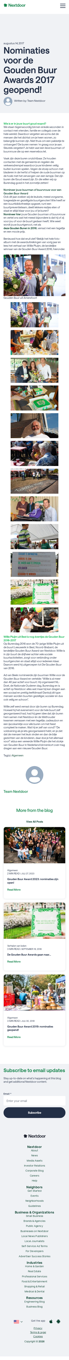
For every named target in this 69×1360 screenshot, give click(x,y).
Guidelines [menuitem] (34, 1205)
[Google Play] (58, 1322)
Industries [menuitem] (34, 1263)
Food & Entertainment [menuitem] (34, 1281)
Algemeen (18, 755)
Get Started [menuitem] (35, 1190)
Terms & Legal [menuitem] (38, 1332)
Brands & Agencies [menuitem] (34, 1220)
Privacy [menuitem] (38, 1328)
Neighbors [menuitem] (34, 1187)
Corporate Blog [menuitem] (34, 1170)
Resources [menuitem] (34, 1298)
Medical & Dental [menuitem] (35, 1291)
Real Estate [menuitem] (34, 1271)
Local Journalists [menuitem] (34, 1241)
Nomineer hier (12, 214)
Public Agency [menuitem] (34, 1225)
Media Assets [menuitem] (34, 1160)
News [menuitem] (34, 1155)
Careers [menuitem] (34, 1175)
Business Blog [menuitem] (34, 1306)
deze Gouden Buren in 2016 (20, 228)
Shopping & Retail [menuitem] (34, 1286)
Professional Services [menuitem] (34, 1276)
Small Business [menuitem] (34, 1215)
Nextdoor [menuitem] (34, 1147)
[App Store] (51, 1322)
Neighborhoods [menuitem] (34, 1200)
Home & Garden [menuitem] (34, 1266)
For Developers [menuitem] (35, 1251)
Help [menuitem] (34, 1180)
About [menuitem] (34, 1150)
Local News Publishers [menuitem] (34, 1236)
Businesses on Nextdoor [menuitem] (35, 1231)
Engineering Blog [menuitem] (34, 1301)
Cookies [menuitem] (38, 1336)
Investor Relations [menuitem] (34, 1165)
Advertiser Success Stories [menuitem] (34, 1256)
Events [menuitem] (34, 1195)
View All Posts (34, 821)
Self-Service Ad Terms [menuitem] (35, 1246)
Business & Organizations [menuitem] (34, 1212)
